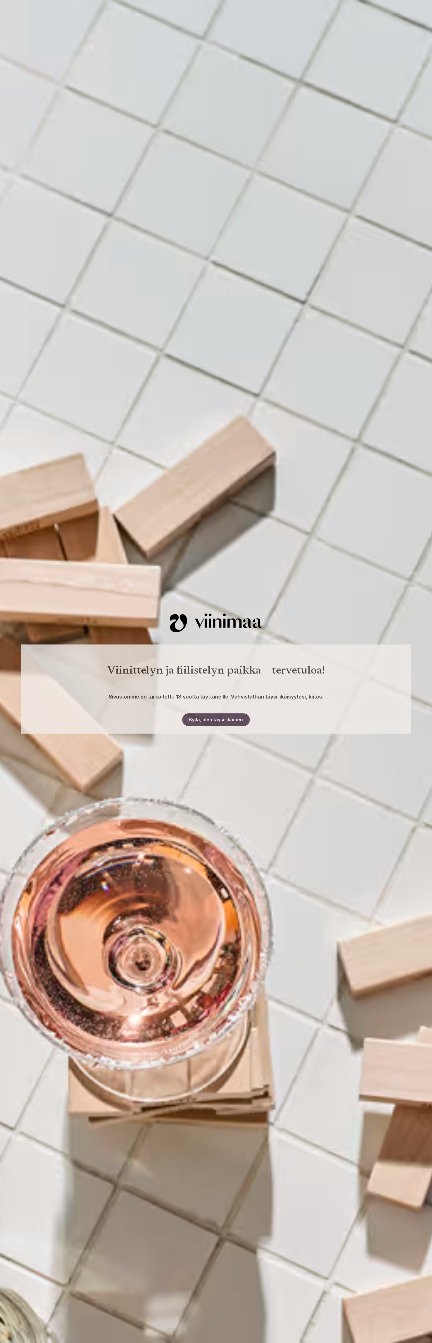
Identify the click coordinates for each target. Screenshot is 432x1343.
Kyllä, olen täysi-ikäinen (216, 719)
